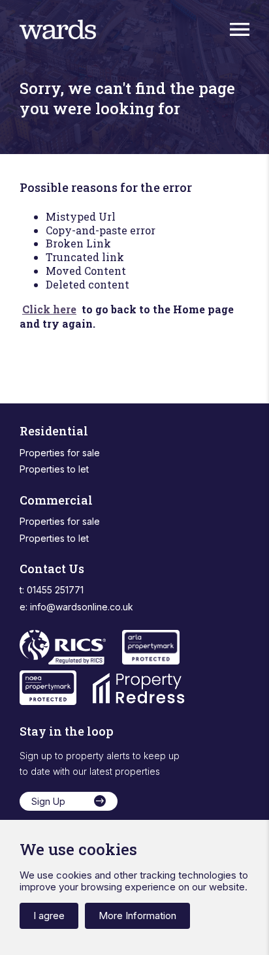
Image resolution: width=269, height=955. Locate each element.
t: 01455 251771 (52, 589)
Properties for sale (60, 452)
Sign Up (48, 801)
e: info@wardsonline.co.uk (76, 606)
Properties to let (54, 469)
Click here (49, 309)
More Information (137, 915)
